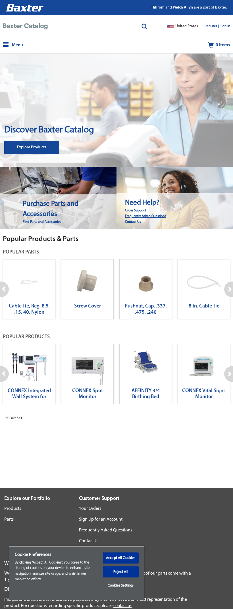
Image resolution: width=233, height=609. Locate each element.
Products (12, 508)
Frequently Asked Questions (145, 216)
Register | (212, 26)
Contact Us (133, 222)
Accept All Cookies (120, 558)
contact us (122, 606)
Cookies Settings (121, 585)
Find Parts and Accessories (42, 222)
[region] (76, 573)
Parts (9, 519)
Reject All (120, 572)
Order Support (135, 210)
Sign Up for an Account (100, 519)
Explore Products (31, 147)
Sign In (225, 26)
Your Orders (90, 508)
